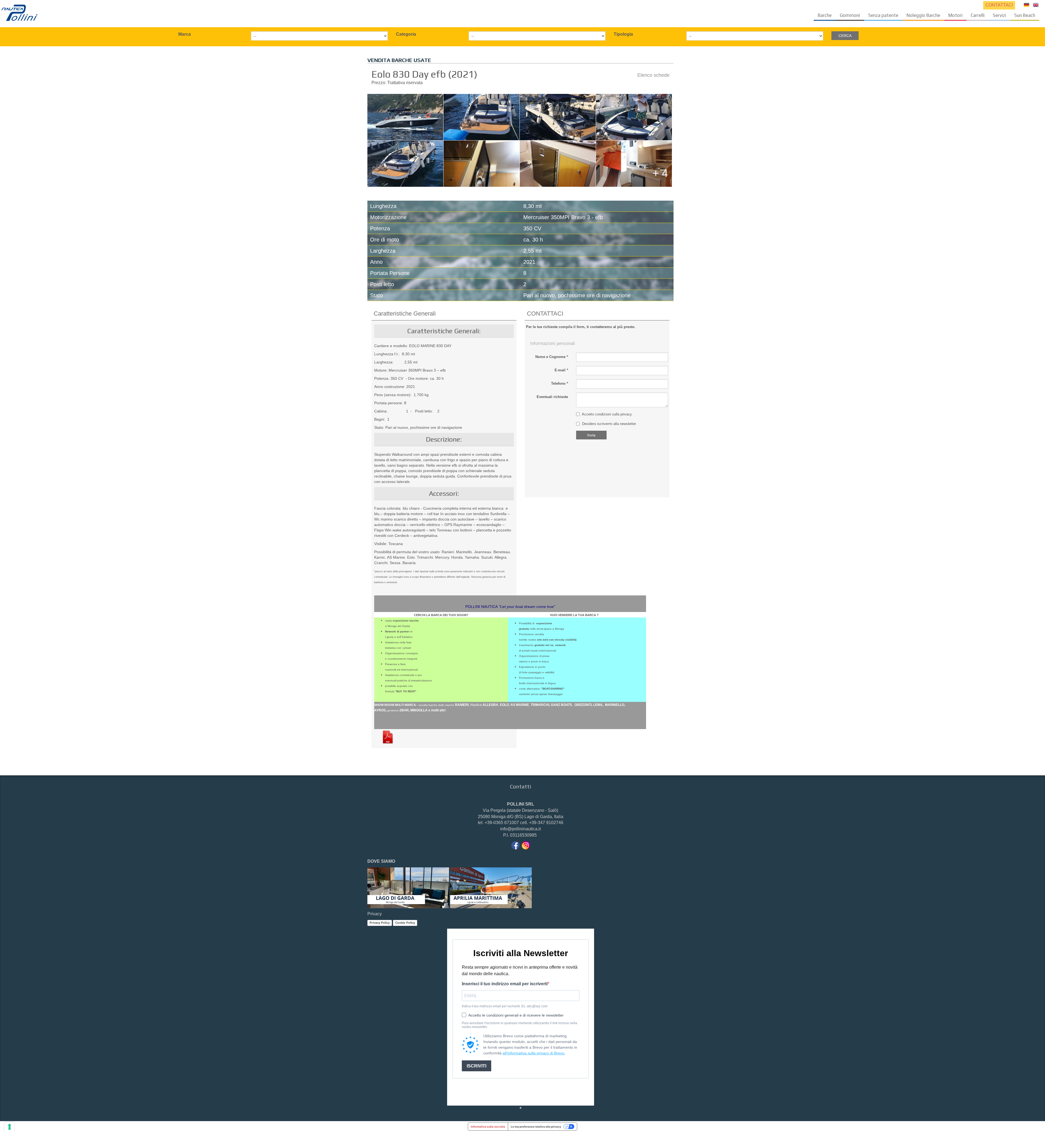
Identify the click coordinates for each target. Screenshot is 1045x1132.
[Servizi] (19, 12)
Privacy (374, 913)
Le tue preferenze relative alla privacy (536, 1126)
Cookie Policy (405, 923)
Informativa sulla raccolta (488, 1126)
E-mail (561, 370)
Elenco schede (653, 75)
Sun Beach (1024, 15)
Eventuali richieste (552, 397)
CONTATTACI (999, 5)
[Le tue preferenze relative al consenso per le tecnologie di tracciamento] (9, 1127)
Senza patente (883, 15)
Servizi (999, 15)
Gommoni (850, 15)
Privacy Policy (380, 923)
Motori (955, 15)
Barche (825, 15)
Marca (184, 34)
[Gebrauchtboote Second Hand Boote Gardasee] (1026, 4)
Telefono (559, 383)
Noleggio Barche (923, 15)
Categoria (406, 34)
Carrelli (978, 15)
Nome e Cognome (551, 357)
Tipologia (623, 34)
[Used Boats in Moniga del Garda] (1035, 4)
